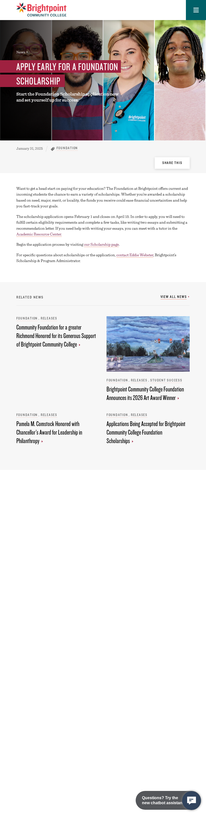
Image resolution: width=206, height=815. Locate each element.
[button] (196, 10)
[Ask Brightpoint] (191, 800)
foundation (67, 148)
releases (49, 318)
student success (166, 380)
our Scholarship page (101, 244)
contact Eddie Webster (134, 255)
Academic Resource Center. (39, 234)
